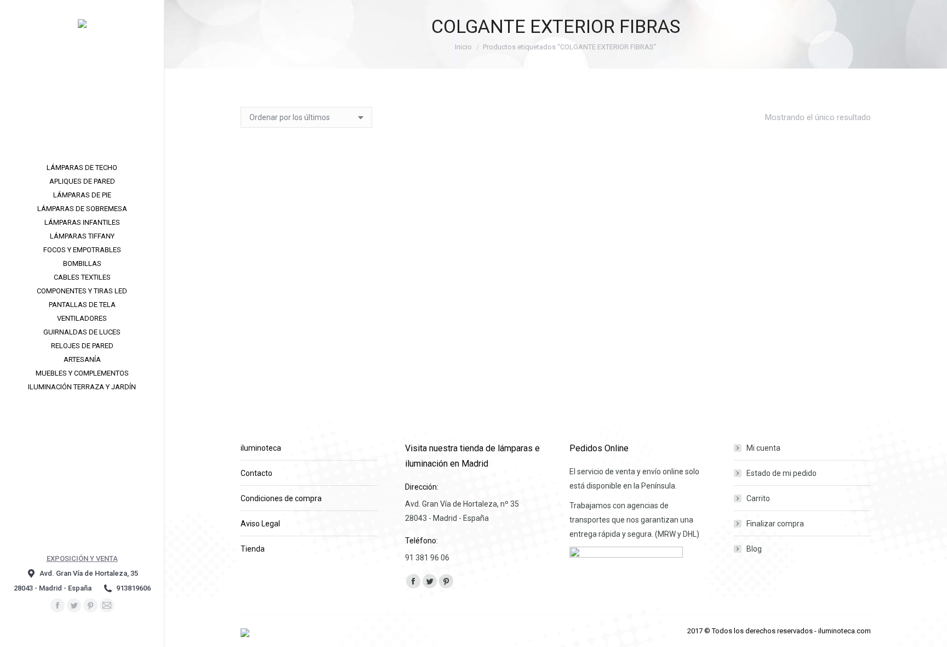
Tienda (253, 548)
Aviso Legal (260, 523)
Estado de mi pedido (781, 473)
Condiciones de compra (281, 498)
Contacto (256, 473)
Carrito (758, 498)
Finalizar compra (775, 523)
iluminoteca (261, 448)
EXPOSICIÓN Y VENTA (82, 558)
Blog (754, 548)
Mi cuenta (763, 448)
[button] (400, 304)
